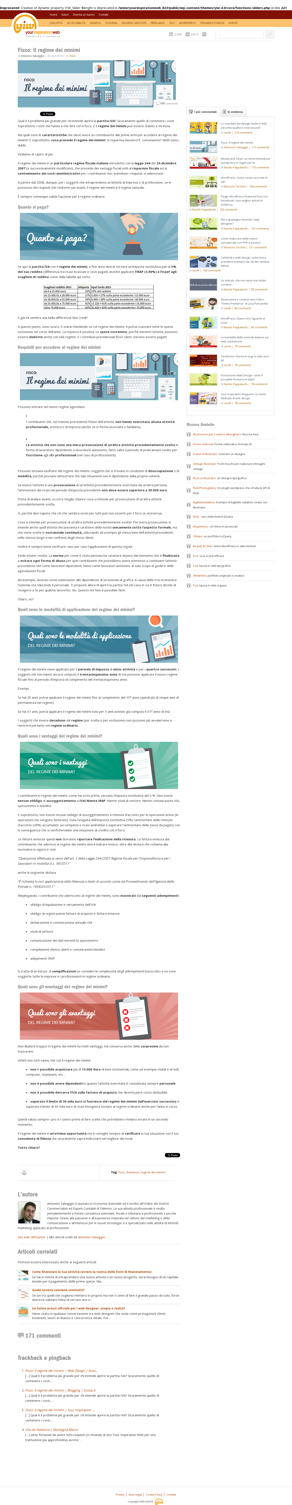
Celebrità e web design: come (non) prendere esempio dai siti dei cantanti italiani (245, 262)
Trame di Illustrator (205, 454)
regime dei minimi (153, 1172)
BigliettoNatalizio (204, 502)
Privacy (120, 1494)
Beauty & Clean (203, 546)
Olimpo (197, 536)
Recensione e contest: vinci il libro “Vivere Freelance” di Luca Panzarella (244, 301)
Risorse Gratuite (134, 23)
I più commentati (205, 111)
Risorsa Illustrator (204, 478)
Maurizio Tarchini (235, 186)
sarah (227, 132)
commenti (169, 103)
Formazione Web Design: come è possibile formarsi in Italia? (242, 377)
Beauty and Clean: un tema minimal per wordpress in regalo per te (245, 161)
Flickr (196, 516)
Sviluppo (56, 23)
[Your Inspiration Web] (159, 1501)
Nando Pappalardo (236, 167)
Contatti (103, 14)
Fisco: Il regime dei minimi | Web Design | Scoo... (61, 1370)
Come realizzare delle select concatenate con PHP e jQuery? (241, 240)
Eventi (233, 23)
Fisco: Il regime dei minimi (237, 142)
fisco (121, 1172)
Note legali (135, 1494)
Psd (196, 556)
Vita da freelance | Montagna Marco (51, 1429)
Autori (65, 14)
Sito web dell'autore (32, 1237)
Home (53, 14)
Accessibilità (76, 23)
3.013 (194, 34)
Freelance (158, 23)
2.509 (178, 34)
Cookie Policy (154, 1494)
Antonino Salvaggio (32, 56)
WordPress (187, 23)
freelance (132, 1172)
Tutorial (111, 23)
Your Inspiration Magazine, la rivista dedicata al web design (243, 396)
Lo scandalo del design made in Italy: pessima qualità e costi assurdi (244, 126)
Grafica (95, 23)
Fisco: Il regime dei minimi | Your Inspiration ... (59, 1410)
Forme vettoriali (203, 444)
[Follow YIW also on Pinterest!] (205, 34)
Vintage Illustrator (204, 464)
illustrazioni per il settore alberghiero (217, 434)
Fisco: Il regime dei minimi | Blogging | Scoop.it (60, 1390)
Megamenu (201, 526)
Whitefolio (199, 575)
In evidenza (235, 111)
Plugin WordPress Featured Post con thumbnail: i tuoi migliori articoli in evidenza (244, 200)
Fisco (72, 56)
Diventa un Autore (84, 14)
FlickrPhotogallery (204, 488)
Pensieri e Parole (212, 23)
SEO (172, 23)
